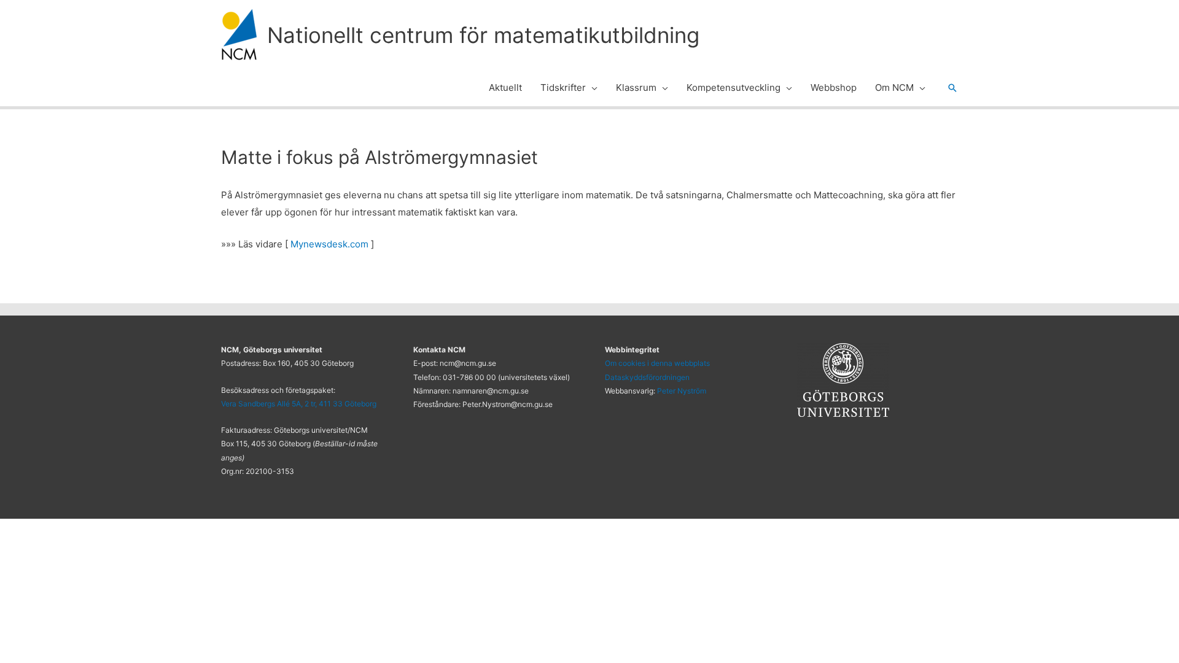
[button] (591, 87)
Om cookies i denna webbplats (657, 363)
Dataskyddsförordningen (647, 377)
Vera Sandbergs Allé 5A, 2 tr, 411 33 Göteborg (298, 403)
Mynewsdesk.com (329, 244)
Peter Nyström (681, 390)
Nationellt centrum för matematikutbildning (483, 35)
